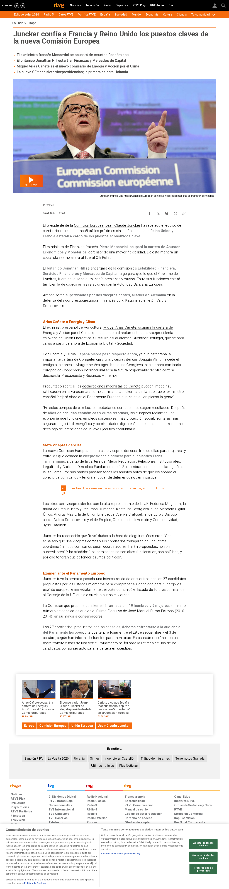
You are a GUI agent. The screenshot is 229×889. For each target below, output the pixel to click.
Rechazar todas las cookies (203, 857)
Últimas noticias (102, 765)
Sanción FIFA (34, 758)
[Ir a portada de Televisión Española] (66, 787)
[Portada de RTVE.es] (59, 5)
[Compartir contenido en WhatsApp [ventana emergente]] (175, 212)
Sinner (94, 758)
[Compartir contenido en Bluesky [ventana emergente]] (166, 212)
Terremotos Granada (189, 758)
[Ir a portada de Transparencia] (171, 787)
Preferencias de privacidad (203, 869)
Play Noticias (128, 765)
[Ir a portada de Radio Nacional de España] (104, 787)
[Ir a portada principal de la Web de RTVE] (28, 786)
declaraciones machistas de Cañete (111, 386)
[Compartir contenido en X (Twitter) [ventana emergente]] (158, 212)
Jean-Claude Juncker (122, 225)
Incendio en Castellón (119, 758)
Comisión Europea (89, 225)
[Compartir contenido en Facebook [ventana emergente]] (149, 212)
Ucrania (79, 758)
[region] (114, 856)
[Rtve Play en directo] (17, 5)
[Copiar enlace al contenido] (184, 212)
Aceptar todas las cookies (203, 844)
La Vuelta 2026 (58, 758)
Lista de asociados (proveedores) (120, 853)
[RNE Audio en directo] (23, 5)
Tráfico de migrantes (155, 758)
